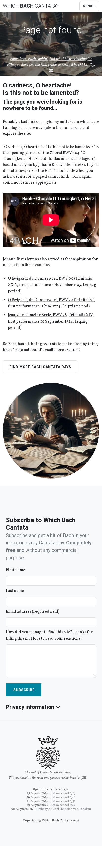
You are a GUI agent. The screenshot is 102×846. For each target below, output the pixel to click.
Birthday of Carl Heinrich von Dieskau (63, 809)
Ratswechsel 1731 (63, 801)
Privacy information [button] (30, 707)
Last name (15, 591)
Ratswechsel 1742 (63, 805)
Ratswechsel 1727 (63, 793)
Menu (88, 6)
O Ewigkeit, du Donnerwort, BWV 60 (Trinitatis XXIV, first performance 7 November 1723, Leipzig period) (52, 285)
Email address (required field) (32, 611)
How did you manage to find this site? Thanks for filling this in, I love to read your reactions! (49, 635)
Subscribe (23, 690)
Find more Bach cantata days (40, 367)
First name (15, 570)
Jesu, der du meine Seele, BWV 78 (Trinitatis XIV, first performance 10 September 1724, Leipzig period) (51, 321)
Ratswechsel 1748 (63, 797)
